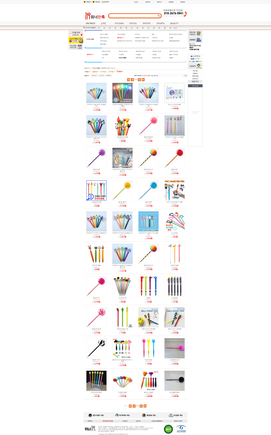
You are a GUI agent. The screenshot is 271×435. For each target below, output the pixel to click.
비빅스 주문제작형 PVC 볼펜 (175, 202)
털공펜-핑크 (96, 298)
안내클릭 (141, 426)
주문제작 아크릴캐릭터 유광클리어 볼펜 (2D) (122, 266)
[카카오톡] (87, 3)
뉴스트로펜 (174, 233)
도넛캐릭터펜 (122, 298)
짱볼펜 (148, 298)
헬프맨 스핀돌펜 (148, 392)
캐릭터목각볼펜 (96, 265)
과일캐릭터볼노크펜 (122, 329)
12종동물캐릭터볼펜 (122, 137)
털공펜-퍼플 (96, 169)
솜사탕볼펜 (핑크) (175, 360)
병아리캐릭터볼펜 (96, 392)
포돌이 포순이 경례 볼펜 (148, 329)
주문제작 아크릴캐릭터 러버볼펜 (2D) (148, 105)
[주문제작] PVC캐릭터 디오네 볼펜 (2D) (148, 233)
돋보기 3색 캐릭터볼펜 (174, 104)
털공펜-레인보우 (148, 169)
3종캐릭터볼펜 (174, 265)
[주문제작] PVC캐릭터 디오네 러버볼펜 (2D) (122, 170)
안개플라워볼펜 (122, 392)
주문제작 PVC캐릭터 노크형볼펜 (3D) (174, 137)
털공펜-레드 (174, 169)
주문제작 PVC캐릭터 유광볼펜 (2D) (122, 233)
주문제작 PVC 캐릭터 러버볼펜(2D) (96, 233)
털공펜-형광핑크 (148, 137)
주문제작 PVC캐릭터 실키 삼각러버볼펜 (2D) (96, 137)
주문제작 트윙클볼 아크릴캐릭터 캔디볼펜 (122, 105)
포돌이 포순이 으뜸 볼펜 (174, 329)
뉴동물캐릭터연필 (96, 202)
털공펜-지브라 (96, 360)
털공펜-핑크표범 (96, 329)
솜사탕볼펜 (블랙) (175, 392)
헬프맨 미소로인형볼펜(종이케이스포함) (122, 360)
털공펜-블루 (148, 202)
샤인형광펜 (174, 298)
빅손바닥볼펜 (148, 360)
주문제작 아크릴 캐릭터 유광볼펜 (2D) (96, 105)
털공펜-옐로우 (122, 202)
